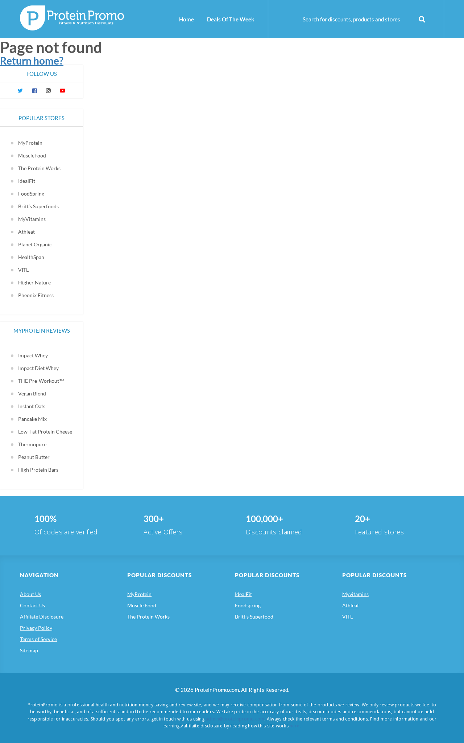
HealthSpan (31, 257)
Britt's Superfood (254, 616)
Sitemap (29, 650)
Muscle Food (141, 605)
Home (186, 19)
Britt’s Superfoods (38, 206)
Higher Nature (34, 282)
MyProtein (30, 143)
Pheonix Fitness (36, 295)
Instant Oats (31, 406)
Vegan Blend (32, 393)
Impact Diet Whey (38, 368)
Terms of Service (38, 639)
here (294, 726)
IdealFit (26, 181)
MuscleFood (32, 155)
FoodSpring (31, 193)
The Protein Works (39, 168)
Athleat (26, 232)
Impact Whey (33, 355)
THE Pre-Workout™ (41, 381)
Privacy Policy (36, 628)
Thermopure (32, 444)
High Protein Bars (38, 470)
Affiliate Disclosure (41, 616)
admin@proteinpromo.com (235, 719)
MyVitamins (32, 219)
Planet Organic (35, 244)
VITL (23, 270)
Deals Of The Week (230, 19)
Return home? (31, 60)
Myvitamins (355, 594)
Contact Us (32, 605)
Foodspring (248, 605)
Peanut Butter (34, 457)
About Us (30, 594)
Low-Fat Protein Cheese (45, 431)
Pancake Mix (32, 419)
